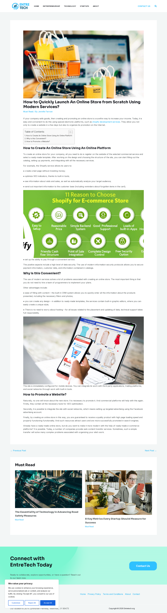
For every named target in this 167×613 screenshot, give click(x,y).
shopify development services (106, 122)
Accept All (48, 603)
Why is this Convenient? (36, 138)
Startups (84, 6)
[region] (32, 594)
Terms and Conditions (113, 594)
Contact (136, 594)
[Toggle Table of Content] (69, 132)
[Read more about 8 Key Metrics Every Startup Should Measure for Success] (118, 492)
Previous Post (18, 450)
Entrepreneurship (51, 6)
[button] (144, 6)
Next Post (151, 450)
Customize (16, 603)
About (96, 6)
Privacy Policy (94, 594)
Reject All (32, 603)
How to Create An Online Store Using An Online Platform (49, 136)
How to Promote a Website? (38, 141)
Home (36, 6)
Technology (70, 6)
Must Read (28, 111)
